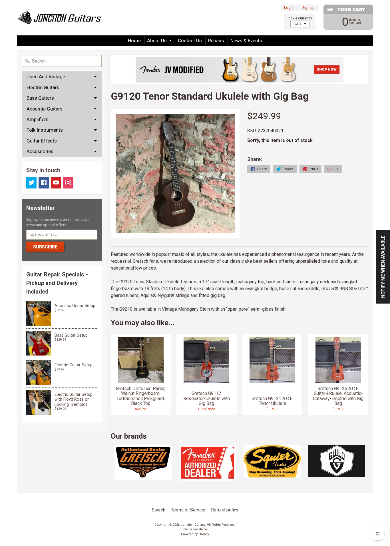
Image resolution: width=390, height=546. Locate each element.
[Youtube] (56, 182)
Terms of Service (188, 510)
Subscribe (45, 247)
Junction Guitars (192, 525)
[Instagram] (68, 182)
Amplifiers (38, 119)
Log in (289, 8)
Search (158, 510)
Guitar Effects (42, 141)
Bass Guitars (40, 98)
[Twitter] (31, 182)
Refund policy (224, 510)
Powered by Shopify (195, 534)
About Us (157, 40)
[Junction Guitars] (59, 18)
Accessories (40, 151)
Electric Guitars (43, 87)
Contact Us (190, 40)
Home (134, 40)
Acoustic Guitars (45, 109)
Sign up (308, 8)
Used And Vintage (46, 76)
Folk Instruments (45, 130)
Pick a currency (300, 18)
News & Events (246, 40)
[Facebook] (44, 182)
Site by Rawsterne (195, 529)
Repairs (216, 40)
